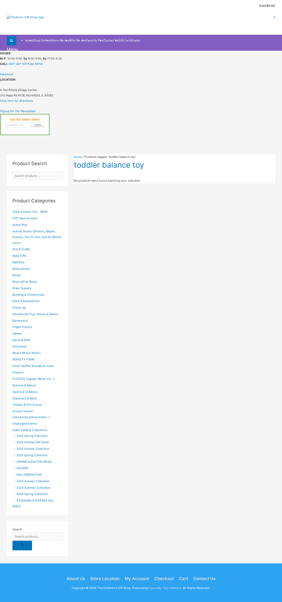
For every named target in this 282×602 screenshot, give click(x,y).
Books (16, 275)
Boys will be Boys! (24, 281)
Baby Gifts (19, 256)
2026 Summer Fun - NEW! (30, 212)
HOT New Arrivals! (24, 218)
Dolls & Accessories (26, 301)
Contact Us (204, 578)
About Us (75, 578)
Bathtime (18, 262)
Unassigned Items (24, 423)
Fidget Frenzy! (22, 327)
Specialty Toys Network (165, 588)
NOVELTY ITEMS (23, 359)
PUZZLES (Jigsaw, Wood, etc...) (33, 379)
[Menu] (11, 40)
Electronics (20, 320)
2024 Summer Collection (33, 487)
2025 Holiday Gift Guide (32, 442)
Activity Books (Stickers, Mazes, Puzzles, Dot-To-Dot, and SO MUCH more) (36, 237)
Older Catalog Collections (29, 430)
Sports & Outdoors (25, 392)
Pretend (17, 372)
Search (17, 529)
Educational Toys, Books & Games (35, 314)
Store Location (105, 578)
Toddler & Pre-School (27, 405)
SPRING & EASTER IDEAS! (34, 462)
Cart (183, 578)
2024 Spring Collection (32, 494)
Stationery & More (24, 398)
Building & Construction (28, 294)
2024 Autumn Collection (32, 481)
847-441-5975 (19, 64)
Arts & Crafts (21, 249)
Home (78, 157)
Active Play (19, 225)
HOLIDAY (22, 468)
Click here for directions (16, 101)
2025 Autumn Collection (32, 448)
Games (17, 333)
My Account (137, 578)
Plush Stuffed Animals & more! (33, 366)
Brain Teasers (21, 288)
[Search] (22, 546)
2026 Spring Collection (32, 436)
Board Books (21, 269)
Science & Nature (24, 385)
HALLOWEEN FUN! (28, 474)
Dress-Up (19, 307)
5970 (38, 64)
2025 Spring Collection (32, 455)
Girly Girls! (19, 346)
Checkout (164, 578)
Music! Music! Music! (26, 353)
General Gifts (21, 340)
